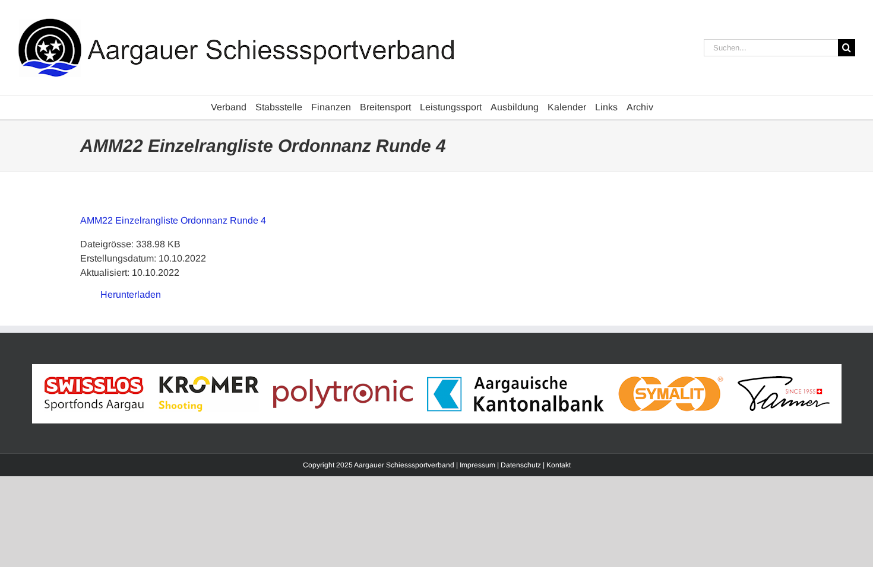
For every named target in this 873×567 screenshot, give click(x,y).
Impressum (477, 465)
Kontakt (558, 465)
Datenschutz (521, 465)
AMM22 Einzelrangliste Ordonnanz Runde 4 (173, 220)
